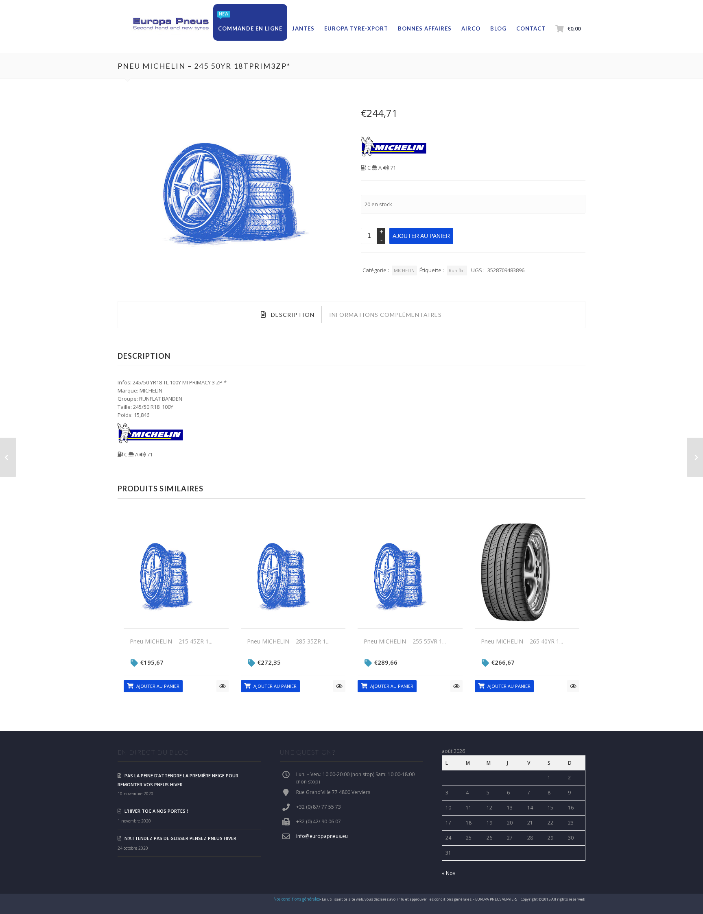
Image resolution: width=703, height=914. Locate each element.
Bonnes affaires (425, 28)
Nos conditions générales (296, 899)
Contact (531, 28)
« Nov (448, 873)
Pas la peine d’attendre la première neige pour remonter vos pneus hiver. (178, 779)
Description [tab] (291, 314)
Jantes (303, 28)
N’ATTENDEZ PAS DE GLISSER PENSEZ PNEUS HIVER (180, 838)
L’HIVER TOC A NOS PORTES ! (156, 811)
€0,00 (574, 28)
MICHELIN (404, 270)
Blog (498, 28)
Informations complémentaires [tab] (385, 314)
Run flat (457, 270)
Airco (470, 28)
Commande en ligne (250, 28)
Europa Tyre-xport (356, 28)
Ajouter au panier (421, 236)
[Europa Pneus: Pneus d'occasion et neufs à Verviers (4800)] (170, 24)
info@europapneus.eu (322, 836)
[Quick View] (222, 686)
